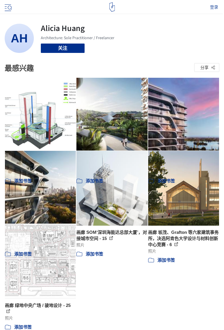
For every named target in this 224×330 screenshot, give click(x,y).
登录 (214, 7)
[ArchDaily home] (112, 7)
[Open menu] (8, 7)
